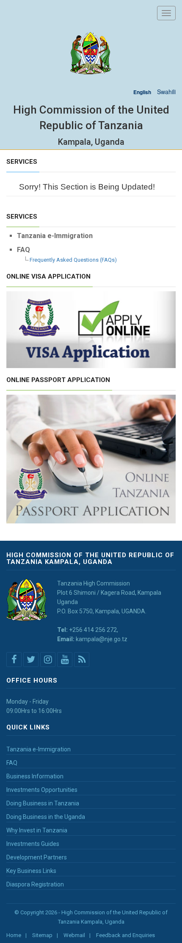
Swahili (166, 91)
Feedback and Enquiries (125, 935)
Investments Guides (32, 843)
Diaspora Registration (35, 884)
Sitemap (42, 935)
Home (13, 935)
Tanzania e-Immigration (38, 749)
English (142, 92)
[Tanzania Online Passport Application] (91, 458)
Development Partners (36, 857)
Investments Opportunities (41, 789)
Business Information (34, 776)
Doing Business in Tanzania (42, 803)
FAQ (11, 762)
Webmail (74, 935)
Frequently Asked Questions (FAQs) (73, 260)
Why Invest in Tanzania (36, 830)
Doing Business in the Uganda (45, 816)
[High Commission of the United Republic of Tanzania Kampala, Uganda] (91, 53)
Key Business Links (31, 870)
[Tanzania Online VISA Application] (91, 329)
